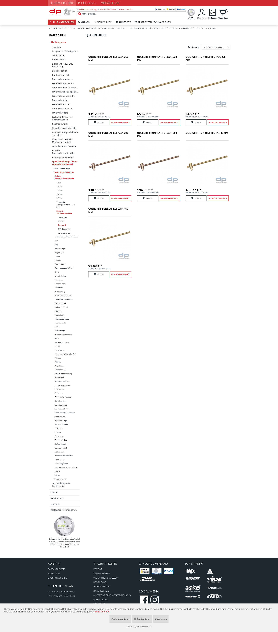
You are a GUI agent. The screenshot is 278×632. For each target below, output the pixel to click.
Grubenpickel (60, 303)
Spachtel (58, 428)
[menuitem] (131, 11)
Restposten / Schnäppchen (65, 51)
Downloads (99, 582)
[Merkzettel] (212, 12)
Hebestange (60, 330)
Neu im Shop (57, 498)
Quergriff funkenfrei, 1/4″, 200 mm (108, 134)
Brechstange (60, 248)
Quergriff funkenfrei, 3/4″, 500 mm (157, 134)
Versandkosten (101, 573)
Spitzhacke (59, 436)
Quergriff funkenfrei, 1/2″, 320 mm (157, 58)
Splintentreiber (61, 440)
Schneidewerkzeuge (63, 397)
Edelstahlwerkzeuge (62, 168)
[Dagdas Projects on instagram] (154, 600)
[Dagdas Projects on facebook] (144, 600)
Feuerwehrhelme (60, 100)
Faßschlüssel (60, 283)
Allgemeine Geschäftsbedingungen (112, 595)
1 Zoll (58, 182)
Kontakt (97, 569)
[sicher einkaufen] (191, 12)
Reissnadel (59, 377)
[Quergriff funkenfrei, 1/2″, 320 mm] (158, 87)
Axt (56, 240)
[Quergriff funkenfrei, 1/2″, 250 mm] (207, 87)
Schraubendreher (62, 409)
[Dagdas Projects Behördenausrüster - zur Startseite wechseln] (62, 12)
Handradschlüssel (62, 319)
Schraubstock (60, 416)
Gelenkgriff (62, 217)
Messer (58, 362)
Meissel (58, 358)
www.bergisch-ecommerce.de (140, 627)
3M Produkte (58, 55)
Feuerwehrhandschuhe (63, 96)
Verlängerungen (64, 233)
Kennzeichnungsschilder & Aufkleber (65, 133)
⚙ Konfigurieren (142, 619)
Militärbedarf (110, 3)
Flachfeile (59, 287)
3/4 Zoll (59, 194)
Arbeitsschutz (58, 59)
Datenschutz (100, 599)
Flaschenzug (60, 291)
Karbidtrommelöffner (63, 334)
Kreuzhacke (59, 350)
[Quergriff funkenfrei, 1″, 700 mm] (207, 163)
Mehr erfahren (102, 611)
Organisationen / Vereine (64, 146)
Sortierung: (193, 47)
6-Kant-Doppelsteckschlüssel (66, 237)
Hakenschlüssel (61, 307)
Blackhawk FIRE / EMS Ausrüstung (62, 65)
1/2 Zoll (59, 186)
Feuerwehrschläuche (62, 108)
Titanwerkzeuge (60, 479)
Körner (58, 346)
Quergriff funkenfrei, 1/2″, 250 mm (205, 58)
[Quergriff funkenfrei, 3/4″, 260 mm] (109, 87)
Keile (57, 338)
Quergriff (62, 225)
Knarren (61, 221)
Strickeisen (59, 452)
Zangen (58, 475)
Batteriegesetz (101, 590)
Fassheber (59, 280)
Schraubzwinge (61, 420)
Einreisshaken (60, 276)
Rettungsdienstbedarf (62, 157)
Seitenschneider (61, 424)
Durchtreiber (60, 264)
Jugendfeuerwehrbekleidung (66, 128)
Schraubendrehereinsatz (65, 412)
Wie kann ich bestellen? (105, 577)
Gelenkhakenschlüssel (64, 299)
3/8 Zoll (59, 198)
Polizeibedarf (87, 3)
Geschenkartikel (60, 123)
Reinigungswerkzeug (63, 373)
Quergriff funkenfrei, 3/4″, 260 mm (108, 58)
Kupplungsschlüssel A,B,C (65, 354)
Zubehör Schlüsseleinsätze (64, 212)
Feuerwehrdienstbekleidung (65, 87)
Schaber (58, 393)
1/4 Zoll (59, 190)
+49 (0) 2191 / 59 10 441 (63, 591)
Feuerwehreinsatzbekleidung (66, 91)
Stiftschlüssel (60, 444)
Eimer (57, 272)
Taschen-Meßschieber (64, 455)
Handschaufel (60, 323)
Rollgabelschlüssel (62, 385)
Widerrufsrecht (101, 586)
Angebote (56, 47)
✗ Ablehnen (161, 619)
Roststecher (60, 389)
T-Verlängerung (64, 229)
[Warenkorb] (223, 12)
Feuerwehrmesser (61, 104)
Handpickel (59, 315)
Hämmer (58, 311)
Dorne (57, 471)
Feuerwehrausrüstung (63, 83)
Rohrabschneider (62, 381)
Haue (57, 326)
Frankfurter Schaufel (63, 295)
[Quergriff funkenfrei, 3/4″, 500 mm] (158, 163)
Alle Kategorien (58, 42)
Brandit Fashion (59, 70)
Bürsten (58, 260)
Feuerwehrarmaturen (62, 79)
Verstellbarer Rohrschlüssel (66, 467)
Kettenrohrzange (62, 342)
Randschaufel (60, 369)
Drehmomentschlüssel (64, 268)
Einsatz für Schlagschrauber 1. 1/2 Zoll (65, 204)
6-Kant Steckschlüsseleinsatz (64, 177)
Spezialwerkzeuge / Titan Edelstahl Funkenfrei (64, 163)
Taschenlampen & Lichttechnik (61, 484)
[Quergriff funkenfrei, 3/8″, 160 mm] (109, 239)
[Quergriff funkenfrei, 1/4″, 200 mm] (109, 163)
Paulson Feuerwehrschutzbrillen (63, 151)
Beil (56, 244)
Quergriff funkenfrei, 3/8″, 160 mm (108, 210)
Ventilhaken (59, 459)
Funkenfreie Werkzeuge (64, 172)
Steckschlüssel (61, 448)
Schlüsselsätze (61, 405)
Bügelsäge (59, 252)
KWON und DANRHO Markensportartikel (62, 140)
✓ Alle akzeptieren (120, 619)
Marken (54, 492)
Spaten (58, 432)
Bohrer (58, 256)
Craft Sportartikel (60, 75)
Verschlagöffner (61, 463)
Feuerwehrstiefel (60, 112)
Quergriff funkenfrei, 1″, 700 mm (207, 133)
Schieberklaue (60, 401)
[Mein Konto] (201, 12)
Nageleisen (59, 366)
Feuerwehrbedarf (62, 3)
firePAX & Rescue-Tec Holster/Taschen (62, 118)
